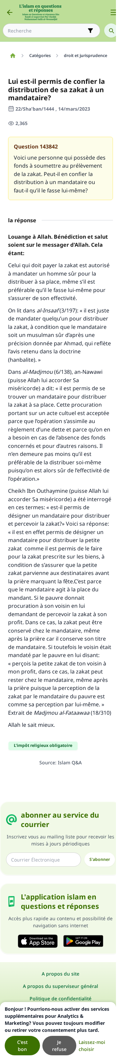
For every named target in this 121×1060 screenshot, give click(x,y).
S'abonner (99, 859)
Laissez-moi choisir (92, 1045)
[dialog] (58, 1031)
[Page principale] (12, 55)
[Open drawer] (113, 12)
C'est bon (22, 1045)
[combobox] (47, 30)
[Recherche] (111, 30)
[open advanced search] (90, 30)
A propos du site (60, 973)
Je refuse (59, 1045)
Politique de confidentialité (60, 998)
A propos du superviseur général (60, 986)
